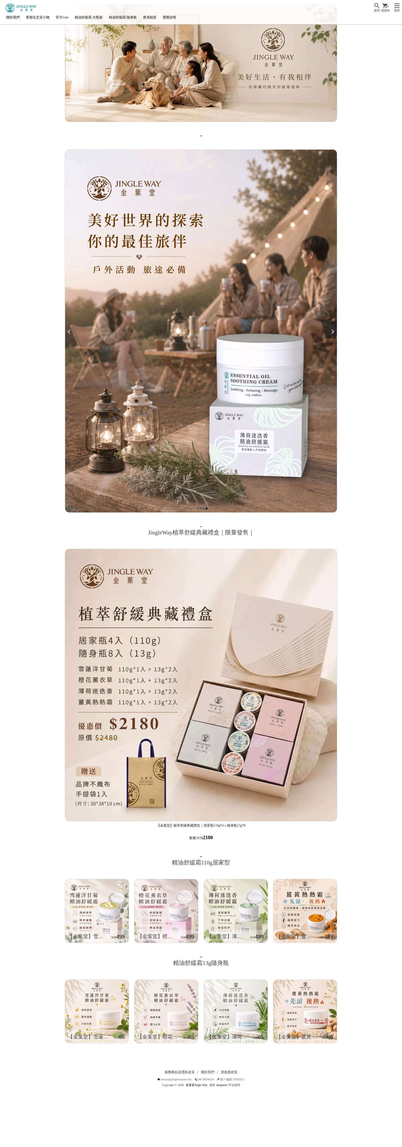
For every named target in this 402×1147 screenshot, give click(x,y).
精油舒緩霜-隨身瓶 (123, 17)
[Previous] (69, 331)
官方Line (62, 17)
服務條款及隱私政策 (180, 1072)
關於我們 (13, 17)
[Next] (332, 331)
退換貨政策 (229, 1072)
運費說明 (169, 17)
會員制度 (149, 17)
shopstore (221, 1085)
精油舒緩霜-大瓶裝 (89, 17)
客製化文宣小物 (37, 17)
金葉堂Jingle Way (196, 1085)
